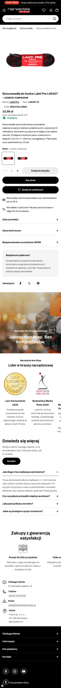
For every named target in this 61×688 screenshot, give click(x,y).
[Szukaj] (54, 18)
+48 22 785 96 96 (17, 595)
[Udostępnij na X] (29, 283)
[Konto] (51, 10)
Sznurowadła (26, 28)
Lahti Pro (14, 102)
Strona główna (9, 28)
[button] (30, 189)
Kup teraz (30, 180)
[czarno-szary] (22, 158)
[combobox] (30, 18)
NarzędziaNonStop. (19, 682)
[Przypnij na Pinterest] (38, 283)
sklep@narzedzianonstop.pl (22, 605)
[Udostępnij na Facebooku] (20, 283)
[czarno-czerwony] (8, 158)
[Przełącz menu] (4, 10)
